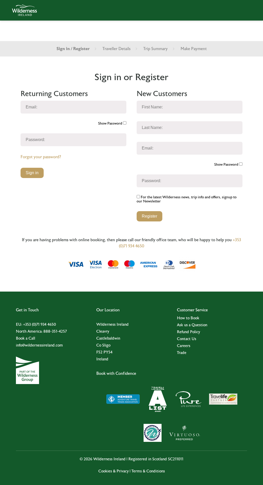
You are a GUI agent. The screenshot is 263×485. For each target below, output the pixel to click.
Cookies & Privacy (113, 471)
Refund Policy (188, 332)
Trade (181, 353)
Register (149, 216)
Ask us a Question (192, 325)
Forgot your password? (41, 157)
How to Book (188, 318)
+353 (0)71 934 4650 (39, 324)
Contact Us (186, 339)
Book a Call (25, 338)
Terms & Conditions (148, 471)
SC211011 (175, 459)
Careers (183, 346)
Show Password (110, 124)
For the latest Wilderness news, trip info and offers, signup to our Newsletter (187, 199)
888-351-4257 (55, 331)
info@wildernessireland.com (39, 345)
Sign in (32, 173)
